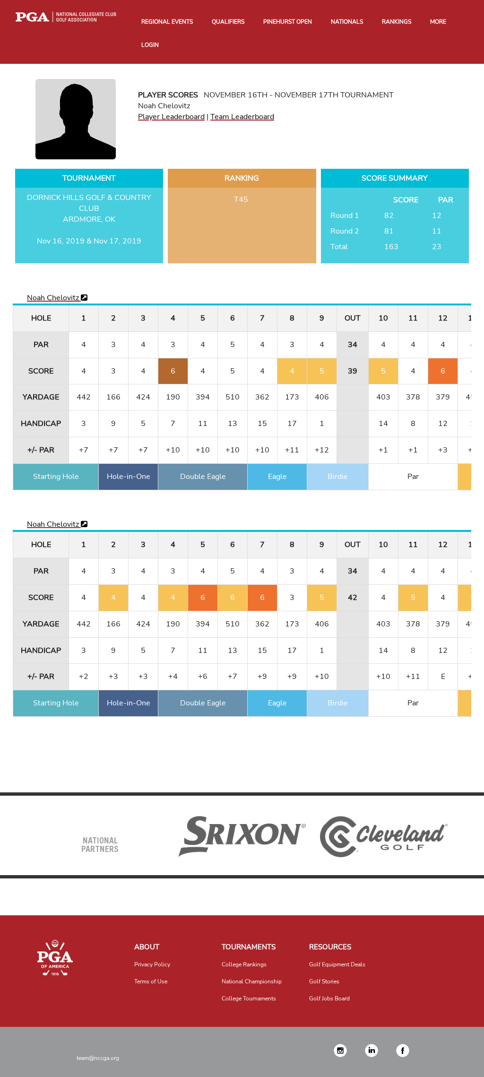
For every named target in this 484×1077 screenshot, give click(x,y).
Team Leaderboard (242, 117)
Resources (330, 947)
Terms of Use (150, 981)
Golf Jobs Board (329, 998)
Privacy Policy (152, 964)
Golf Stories (324, 981)
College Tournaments (249, 998)
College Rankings (244, 964)
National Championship (252, 981)
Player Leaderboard (171, 117)
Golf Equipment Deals (337, 964)
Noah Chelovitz (54, 298)
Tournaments (249, 947)
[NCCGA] (55, 957)
